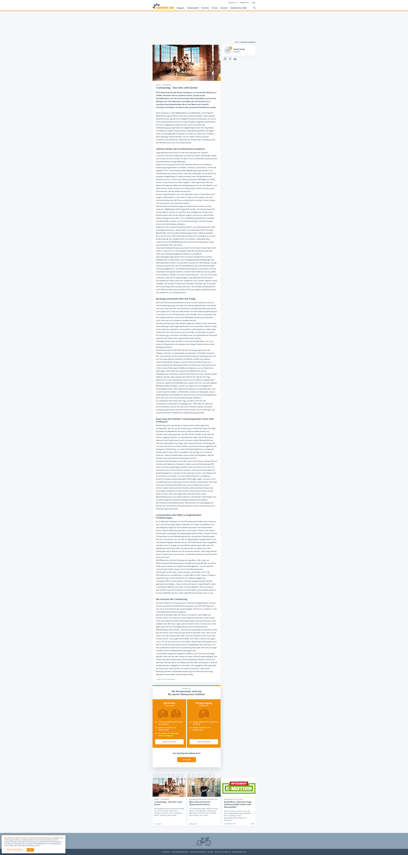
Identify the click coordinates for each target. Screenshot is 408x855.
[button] (30, 850)
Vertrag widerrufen (239, 852)
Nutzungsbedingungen (180, 852)
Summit (223, 8)
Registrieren (244, 2)
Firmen (214, 8)
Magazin (180, 8)
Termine (205, 8)
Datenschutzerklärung (198, 852)
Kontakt (210, 852)
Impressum (166, 852)
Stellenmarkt (193, 8)
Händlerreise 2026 (238, 8)
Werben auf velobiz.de (223, 852)
